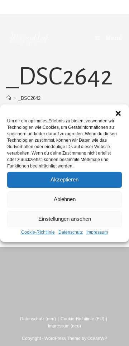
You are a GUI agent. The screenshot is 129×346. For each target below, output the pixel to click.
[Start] (8, 98)
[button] (118, 113)
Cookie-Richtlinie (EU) (82, 318)
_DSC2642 (29, 98)
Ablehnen (65, 199)
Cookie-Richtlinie (38, 231)
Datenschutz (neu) (38, 318)
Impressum (97, 231)
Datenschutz (70, 231)
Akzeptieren (64, 179)
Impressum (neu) (64, 325)
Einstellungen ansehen (64, 219)
